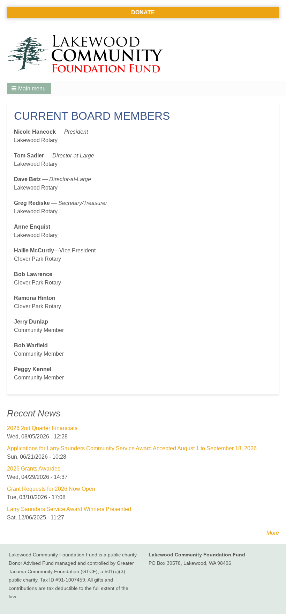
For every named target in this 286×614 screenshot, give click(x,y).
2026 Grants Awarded (34, 469)
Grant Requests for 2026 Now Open (51, 489)
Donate (143, 12)
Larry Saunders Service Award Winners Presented (69, 509)
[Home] (88, 54)
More (272, 533)
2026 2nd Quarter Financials (42, 428)
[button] (29, 88)
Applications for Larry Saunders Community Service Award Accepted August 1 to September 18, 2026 (132, 448)
